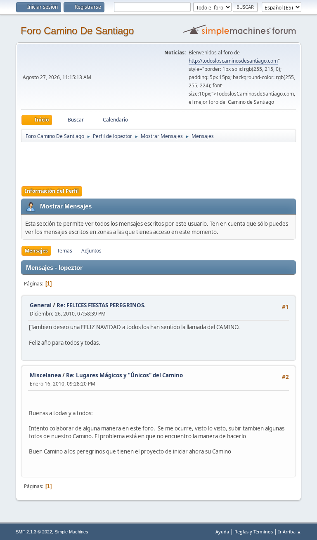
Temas (64, 250)
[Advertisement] (166, 161)
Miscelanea (45, 375)
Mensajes (36, 250)
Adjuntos (91, 250)
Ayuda (222, 531)
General (41, 305)
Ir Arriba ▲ (289, 531)
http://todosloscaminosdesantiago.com (233, 60)
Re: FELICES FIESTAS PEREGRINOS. (101, 305)
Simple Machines (71, 531)
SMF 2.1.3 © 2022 (34, 531)
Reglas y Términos (253, 531)
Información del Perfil (52, 190)
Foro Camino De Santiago (77, 30)
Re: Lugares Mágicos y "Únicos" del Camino (124, 375)
